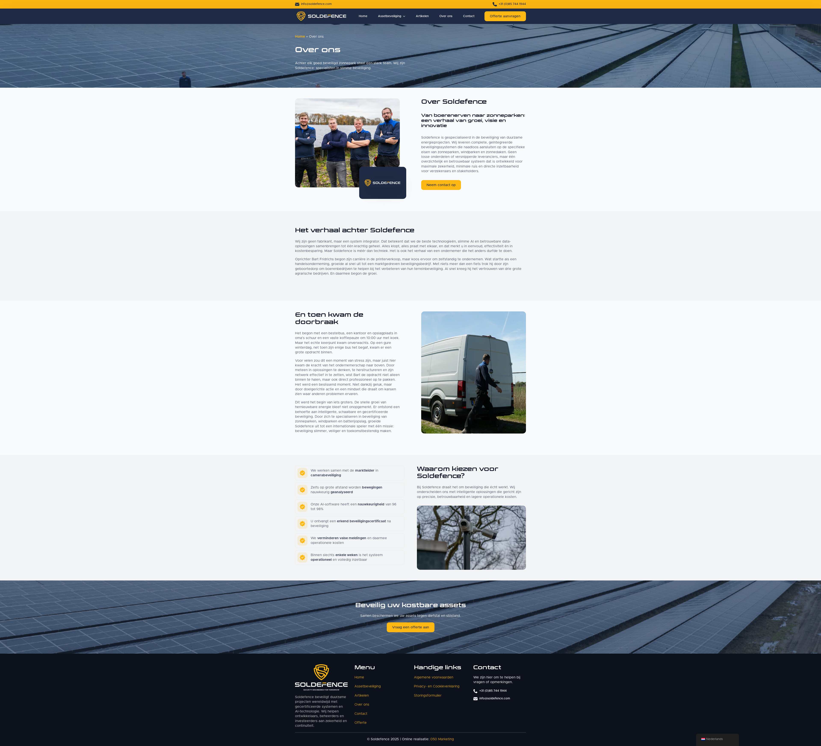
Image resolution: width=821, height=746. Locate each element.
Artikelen (422, 16)
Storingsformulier (428, 695)
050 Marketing (442, 739)
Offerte (360, 722)
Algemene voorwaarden (433, 677)
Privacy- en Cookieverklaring (436, 686)
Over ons (445, 16)
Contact (468, 16)
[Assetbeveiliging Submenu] (403, 16)
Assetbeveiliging (389, 16)
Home (363, 16)
